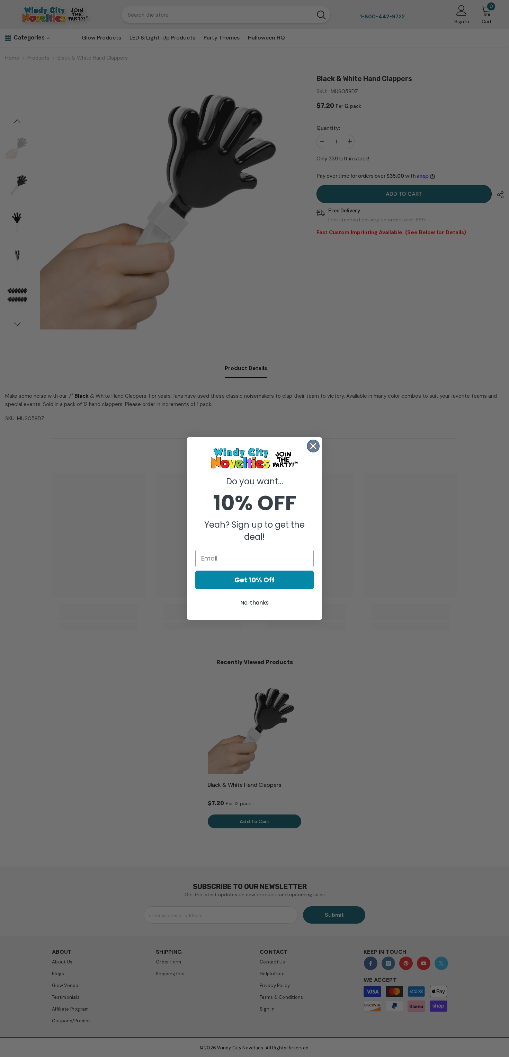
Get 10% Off (254, 580)
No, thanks (254, 603)
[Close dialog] (313, 446)
